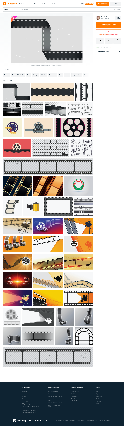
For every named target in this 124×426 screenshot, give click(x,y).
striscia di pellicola (17, 75)
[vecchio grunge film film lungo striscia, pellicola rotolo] (48, 166)
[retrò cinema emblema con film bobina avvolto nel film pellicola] (38, 127)
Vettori (21, 4)
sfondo (43, 75)
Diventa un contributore (74, 399)
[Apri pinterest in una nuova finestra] (38, 420)
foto (60, 75)
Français (98, 401)
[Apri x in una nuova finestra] (43, 420)
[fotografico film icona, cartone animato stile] (33, 206)
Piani (82, 4)
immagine (52, 75)
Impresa (24, 399)
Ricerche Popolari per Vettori (54, 399)
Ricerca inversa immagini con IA (30, 406)
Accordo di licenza (53, 391)
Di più (53, 4)
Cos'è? (110, 47)
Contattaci (74, 394)
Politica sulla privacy (92, 420)
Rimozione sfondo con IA (29, 410)
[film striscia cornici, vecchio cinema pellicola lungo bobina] (48, 357)
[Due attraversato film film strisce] (55, 109)
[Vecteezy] (10, 3)
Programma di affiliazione (55, 396)
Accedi (115, 4)
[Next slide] (90, 75)
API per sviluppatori (27, 404)
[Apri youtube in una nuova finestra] (46, 420)
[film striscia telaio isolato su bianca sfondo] (58, 206)
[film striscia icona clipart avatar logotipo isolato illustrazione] (12, 206)
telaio (67, 75)
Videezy (24, 396)
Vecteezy (24, 394)
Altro (97, 403)
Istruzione (25, 401)
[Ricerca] (114, 10)
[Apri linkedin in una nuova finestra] (35, 420)
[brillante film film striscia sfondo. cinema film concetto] (48, 186)
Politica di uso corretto (104, 420)
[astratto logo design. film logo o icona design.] (78, 186)
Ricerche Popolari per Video (54, 405)
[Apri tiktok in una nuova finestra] (41, 420)
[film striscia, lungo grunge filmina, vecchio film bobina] (50, 148)
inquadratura (77, 75)
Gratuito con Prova (109, 25)
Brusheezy (25, 391)
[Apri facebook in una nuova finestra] (30, 420)
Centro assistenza (76, 391)
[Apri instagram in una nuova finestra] (32, 420)
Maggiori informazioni (103, 51)
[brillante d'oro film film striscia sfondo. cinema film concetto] (17, 186)
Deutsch (98, 399)
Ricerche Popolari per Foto (55, 403)
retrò (86, 75)
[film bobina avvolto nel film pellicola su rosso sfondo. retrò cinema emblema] (17, 148)
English (98, 391)
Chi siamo (74, 396)
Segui (118, 18)
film (28, 75)
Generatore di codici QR (29, 412)
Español (98, 394)
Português (99, 396)
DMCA (49, 394)
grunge (35, 75)
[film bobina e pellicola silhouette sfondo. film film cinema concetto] (73, 127)
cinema (6, 75)
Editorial (44, 4)
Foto (29, 4)
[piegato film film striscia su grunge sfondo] (16, 92)
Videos (36, 4)
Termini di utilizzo (81, 420)
